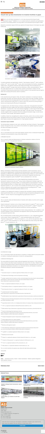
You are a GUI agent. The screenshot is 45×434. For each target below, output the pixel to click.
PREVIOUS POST (5, 365)
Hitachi (16, 358)
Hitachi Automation (22, 358)
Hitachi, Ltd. (5, 19)
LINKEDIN (4, 431)
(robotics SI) (15, 22)
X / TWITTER (4, 432)
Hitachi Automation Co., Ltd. (16, 19)
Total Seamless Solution (6, 360)
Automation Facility (9, 358)
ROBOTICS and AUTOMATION (7, 12)
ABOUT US (3, 406)
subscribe (22, 425)
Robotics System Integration (34, 358)
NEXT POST (41, 365)
